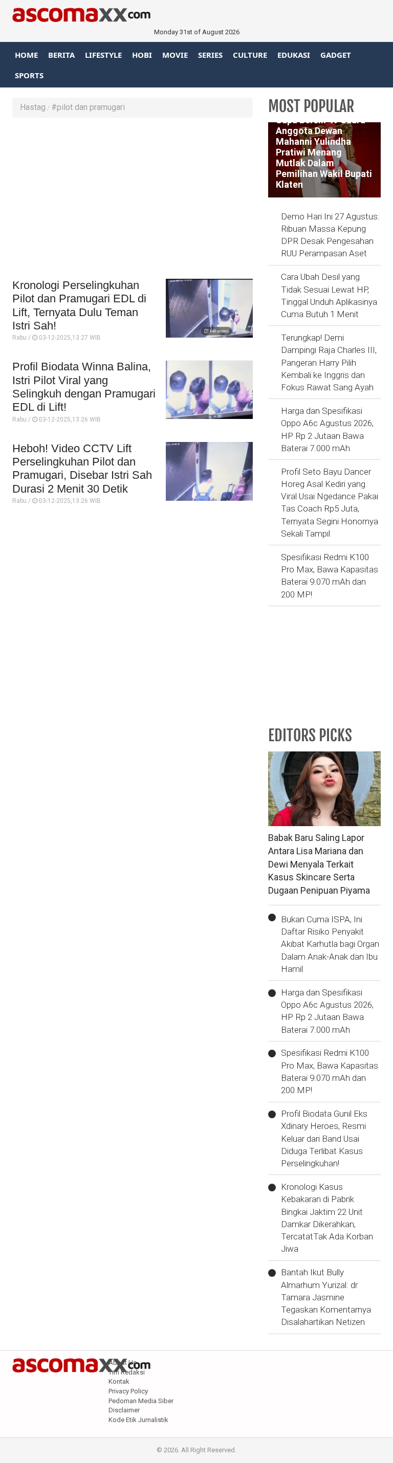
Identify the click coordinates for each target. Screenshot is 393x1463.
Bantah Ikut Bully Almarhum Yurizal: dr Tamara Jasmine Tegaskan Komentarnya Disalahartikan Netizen (326, 1297)
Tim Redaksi (126, 1372)
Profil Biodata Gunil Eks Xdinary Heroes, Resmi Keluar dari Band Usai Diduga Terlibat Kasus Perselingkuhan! (324, 1138)
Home (26, 55)
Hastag (33, 107)
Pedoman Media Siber (140, 1401)
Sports (29, 75)
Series (210, 55)
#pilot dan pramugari (88, 107)
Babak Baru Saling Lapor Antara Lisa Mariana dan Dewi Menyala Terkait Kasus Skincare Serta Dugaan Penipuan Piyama (319, 864)
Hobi (142, 55)
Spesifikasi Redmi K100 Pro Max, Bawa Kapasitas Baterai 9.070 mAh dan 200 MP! (329, 576)
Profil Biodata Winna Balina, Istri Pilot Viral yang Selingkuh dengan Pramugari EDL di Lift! (84, 386)
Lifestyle (103, 55)
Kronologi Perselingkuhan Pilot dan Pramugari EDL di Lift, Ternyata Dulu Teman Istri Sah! (79, 305)
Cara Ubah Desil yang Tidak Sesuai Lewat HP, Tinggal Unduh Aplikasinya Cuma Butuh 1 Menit (329, 295)
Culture (250, 55)
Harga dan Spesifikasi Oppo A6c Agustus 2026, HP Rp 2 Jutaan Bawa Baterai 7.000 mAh (327, 429)
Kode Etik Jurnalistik (138, 1420)
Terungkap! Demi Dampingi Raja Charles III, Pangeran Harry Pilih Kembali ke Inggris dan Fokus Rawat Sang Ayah (329, 362)
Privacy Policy (128, 1391)
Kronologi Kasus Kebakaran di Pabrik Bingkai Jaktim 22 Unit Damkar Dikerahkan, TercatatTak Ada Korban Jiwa (327, 1218)
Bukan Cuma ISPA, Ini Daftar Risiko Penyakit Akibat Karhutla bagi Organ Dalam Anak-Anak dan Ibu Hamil (330, 944)
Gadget (335, 55)
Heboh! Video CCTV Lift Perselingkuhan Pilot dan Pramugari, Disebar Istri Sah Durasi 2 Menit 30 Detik (82, 468)
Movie (175, 55)
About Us (122, 1362)
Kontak (118, 1381)
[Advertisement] (132, 199)
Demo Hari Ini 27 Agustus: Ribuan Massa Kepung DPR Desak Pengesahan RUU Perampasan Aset (330, 235)
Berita (61, 55)
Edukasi (293, 55)
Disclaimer (124, 1410)
